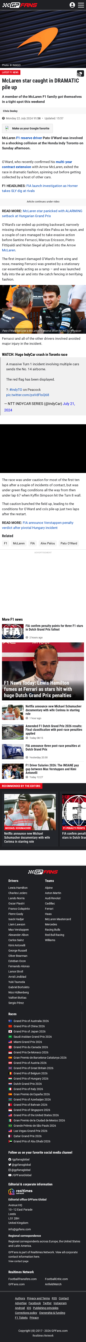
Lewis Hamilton (18, 887)
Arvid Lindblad (17, 976)
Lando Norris (16, 898)
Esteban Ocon (17, 961)
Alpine (49, 887)
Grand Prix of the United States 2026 (36, 1115)
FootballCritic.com (56, 1279)
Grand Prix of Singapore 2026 (32, 1110)
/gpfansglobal (20, 1159)
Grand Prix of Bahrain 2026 (30, 1104)
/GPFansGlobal (21, 1175)
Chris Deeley (10, 111)
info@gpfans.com (19, 1229)
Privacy (34, 1317)
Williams (50, 940)
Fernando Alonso (19, 966)
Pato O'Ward (69, 543)
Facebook (35, 1303)
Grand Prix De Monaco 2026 (31, 1052)
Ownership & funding (52, 1312)
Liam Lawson (16, 924)
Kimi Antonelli (16, 945)
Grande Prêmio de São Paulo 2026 (35, 1125)
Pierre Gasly (15, 914)
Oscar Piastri (16, 903)
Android (20, 1308)
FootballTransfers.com (22, 1279)
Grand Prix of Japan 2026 (30, 1031)
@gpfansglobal (21, 1164)
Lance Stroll (15, 971)
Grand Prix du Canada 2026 (31, 1047)
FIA (32, 543)
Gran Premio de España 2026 (32, 1094)
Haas (48, 914)
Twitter (47, 1303)
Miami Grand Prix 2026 (28, 1042)
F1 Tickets (21, 1317)
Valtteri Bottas (17, 997)
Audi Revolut (53, 898)
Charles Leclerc (17, 893)
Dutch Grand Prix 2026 (28, 1083)
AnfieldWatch (53, 1284)
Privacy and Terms (38, 1298)
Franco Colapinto (19, 908)
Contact (64, 1298)
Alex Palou (48, 543)
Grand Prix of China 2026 (29, 1026)
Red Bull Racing (54, 934)
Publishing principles (45, 1308)
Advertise (21, 1303)
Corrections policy (26, 1312)
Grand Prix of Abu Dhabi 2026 (32, 1141)
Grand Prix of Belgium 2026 (31, 1073)
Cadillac (50, 903)
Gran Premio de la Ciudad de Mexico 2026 (39, 1120)
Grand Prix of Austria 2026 (30, 1062)
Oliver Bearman (17, 955)
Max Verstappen (18, 929)
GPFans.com (16, 1284)
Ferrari (49, 908)
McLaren (8, 250)
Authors (20, 1298)
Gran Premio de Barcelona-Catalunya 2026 (40, 1057)
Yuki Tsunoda (16, 982)
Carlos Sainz (16, 940)
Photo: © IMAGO (11, 65)
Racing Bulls (52, 929)
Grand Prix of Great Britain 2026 (33, 1068)
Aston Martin (53, 893)
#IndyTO (15, 390)
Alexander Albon (18, 934)
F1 (5, 543)
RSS (54, 1298)
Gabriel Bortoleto (18, 987)
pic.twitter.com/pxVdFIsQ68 (27, 395)
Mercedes (51, 924)
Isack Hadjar (16, 919)
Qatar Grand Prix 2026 (28, 1136)
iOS (29, 1308)
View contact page (18, 1261)
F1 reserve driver (29, 138)
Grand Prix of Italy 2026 (28, 1089)
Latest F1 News (10, 72)
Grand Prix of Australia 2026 (31, 1021)
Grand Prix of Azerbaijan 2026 (32, 1099)
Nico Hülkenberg (18, 992)
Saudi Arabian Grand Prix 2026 (33, 1036)
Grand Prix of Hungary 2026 (31, 1078)
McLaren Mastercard (58, 919)
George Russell (17, 950)
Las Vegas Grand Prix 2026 (30, 1130)
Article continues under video (43, 201)
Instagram (60, 1303)
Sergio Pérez (16, 1002)
